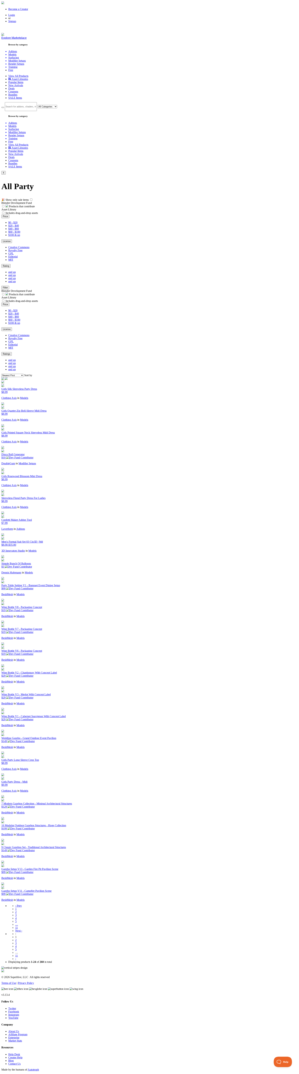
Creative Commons (18, 247)
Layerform (7, 528)
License (7, 241)
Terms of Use (8, 983)
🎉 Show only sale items (15, 199)
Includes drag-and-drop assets (22, 212)
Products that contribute (21, 206)
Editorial (13, 256)
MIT (10, 259)
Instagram (13, 1014)
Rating (6, 266)
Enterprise (13, 1037)
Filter (5, 287)
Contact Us (14, 1063)
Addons (20, 528)
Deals (11, 88)
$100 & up (14, 234)
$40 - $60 (13, 228)
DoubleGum (8, 463)
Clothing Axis (9, 397)
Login (11, 15)
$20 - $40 (13, 225)
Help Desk (14, 1054)
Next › (18, 930)
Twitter (12, 1008)
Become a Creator (18, 9)
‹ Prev (18, 905)
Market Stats (15, 1040)
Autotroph (33, 1069)
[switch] (31, 199)
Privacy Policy (26, 983)
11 (16, 927)
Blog (11, 1060)
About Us (13, 1031)
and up (12, 272)
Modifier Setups (27, 463)
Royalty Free (15, 250)
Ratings (6, 354)
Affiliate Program (17, 1034)
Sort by (28, 375)
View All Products (18, 75)
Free (10, 70)
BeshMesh (7, 594)
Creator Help (15, 1057)
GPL (11, 253)
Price (5, 216)
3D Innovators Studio (13, 550)
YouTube (13, 1017)
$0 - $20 (12, 222)
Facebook (13, 1011)
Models (24, 397)
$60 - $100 (14, 231)
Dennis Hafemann (11, 572)
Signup (12, 21)
